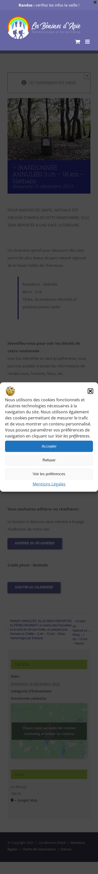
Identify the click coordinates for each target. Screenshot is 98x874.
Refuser (49, 460)
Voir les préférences (49, 474)
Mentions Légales (49, 484)
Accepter (49, 446)
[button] (90, 391)
